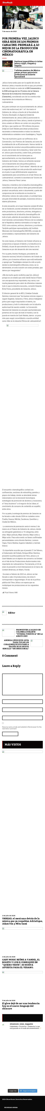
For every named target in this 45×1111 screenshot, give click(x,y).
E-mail (5, 706)
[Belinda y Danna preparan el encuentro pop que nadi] (22, 1075)
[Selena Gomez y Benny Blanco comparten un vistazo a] (22, 1072)
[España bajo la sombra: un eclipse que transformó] (22, 1055)
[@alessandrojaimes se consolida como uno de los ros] (22, 1041)
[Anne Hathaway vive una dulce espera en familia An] (22, 1064)
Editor (11, 613)
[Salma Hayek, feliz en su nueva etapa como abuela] (22, 1047)
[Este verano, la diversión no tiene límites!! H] (22, 1036)
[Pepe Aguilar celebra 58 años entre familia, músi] (22, 1083)
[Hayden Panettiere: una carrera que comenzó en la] (22, 1050)
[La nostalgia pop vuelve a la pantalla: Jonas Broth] (22, 1078)
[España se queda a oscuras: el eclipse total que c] (22, 1052)
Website (5, 714)
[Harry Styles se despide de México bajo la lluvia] (22, 1066)
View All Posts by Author (9, 619)
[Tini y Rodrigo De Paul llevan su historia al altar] (22, 1061)
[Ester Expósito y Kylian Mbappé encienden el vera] (22, 1069)
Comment (5, 672)
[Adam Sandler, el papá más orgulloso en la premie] (22, 1081)
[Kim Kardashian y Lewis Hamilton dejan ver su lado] (22, 1086)
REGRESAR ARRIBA (11, 1107)
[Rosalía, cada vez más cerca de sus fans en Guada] (22, 1033)
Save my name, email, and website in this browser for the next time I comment (22, 728)
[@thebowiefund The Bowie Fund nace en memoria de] (22, 1038)
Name (4, 697)
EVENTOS (5, 603)
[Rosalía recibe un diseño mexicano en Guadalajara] (22, 1044)
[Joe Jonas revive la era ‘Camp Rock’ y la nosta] (22, 1058)
